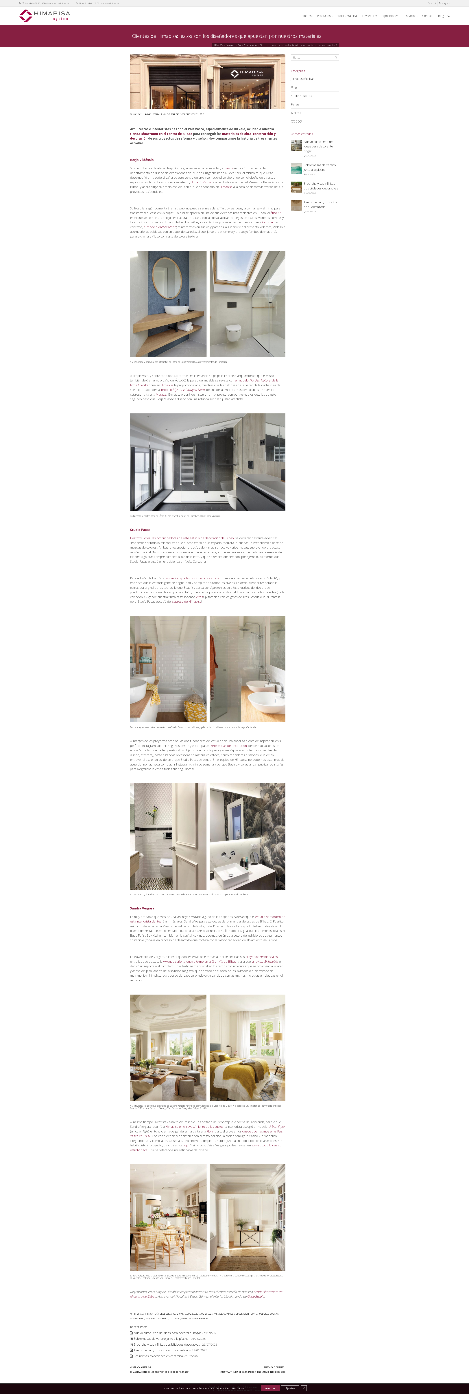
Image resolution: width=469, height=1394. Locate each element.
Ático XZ (275, 213)
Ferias (295, 104)
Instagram (445, 3)
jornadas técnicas (302, 78)
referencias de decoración (229, 745)
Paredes (218, 1313)
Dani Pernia (153, 114)
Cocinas (274, 1313)
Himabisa (226, 187)
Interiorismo (137, 1318)
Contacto (428, 16)
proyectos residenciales (261, 957)
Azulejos (199, 1313)
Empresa (307, 16)
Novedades (230, 45)
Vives (199, 597)
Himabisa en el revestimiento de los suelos (194, 1126)
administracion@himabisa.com (59, 3)
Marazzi (161, 394)
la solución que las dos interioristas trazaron (194, 578)
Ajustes (290, 1388)
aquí (186, 1145)
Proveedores (369, 16)
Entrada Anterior (159, 1369)
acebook (432, 3)
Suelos (209, 1313)
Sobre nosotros (250, 45)
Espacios (410, 16)
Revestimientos (189, 1318)
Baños (165, 1318)
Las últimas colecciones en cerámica (158, 1356)
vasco (229, 168)
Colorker (268, 222)
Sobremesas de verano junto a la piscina (161, 1338)
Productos (324, 16)
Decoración (242, 1313)
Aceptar (270, 1388)
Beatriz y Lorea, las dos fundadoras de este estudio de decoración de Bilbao (182, 538)
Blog (441, 16)
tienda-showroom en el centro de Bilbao (161, 134)
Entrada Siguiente (252, 1369)
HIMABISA (219, 45)
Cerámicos (229, 1313)
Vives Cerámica (168, 1313)
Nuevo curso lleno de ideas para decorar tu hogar (167, 1333)
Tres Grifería (152, 1313)
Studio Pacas (140, 530)
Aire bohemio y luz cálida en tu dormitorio (162, 1350)
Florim (211, 1131)
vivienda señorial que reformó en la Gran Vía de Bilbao (200, 961)
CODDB (296, 121)
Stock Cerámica (347, 16)
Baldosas (263, 1313)
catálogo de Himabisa (186, 601)
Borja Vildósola (142, 160)
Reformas (138, 1313)
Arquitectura (153, 1318)
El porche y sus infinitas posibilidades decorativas (167, 1344)
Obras (180, 1313)
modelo (183, 390)
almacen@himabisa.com (112, 3)
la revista (265, 961)
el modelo (160, 227)
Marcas (175, 114)
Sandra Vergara (142, 908)
